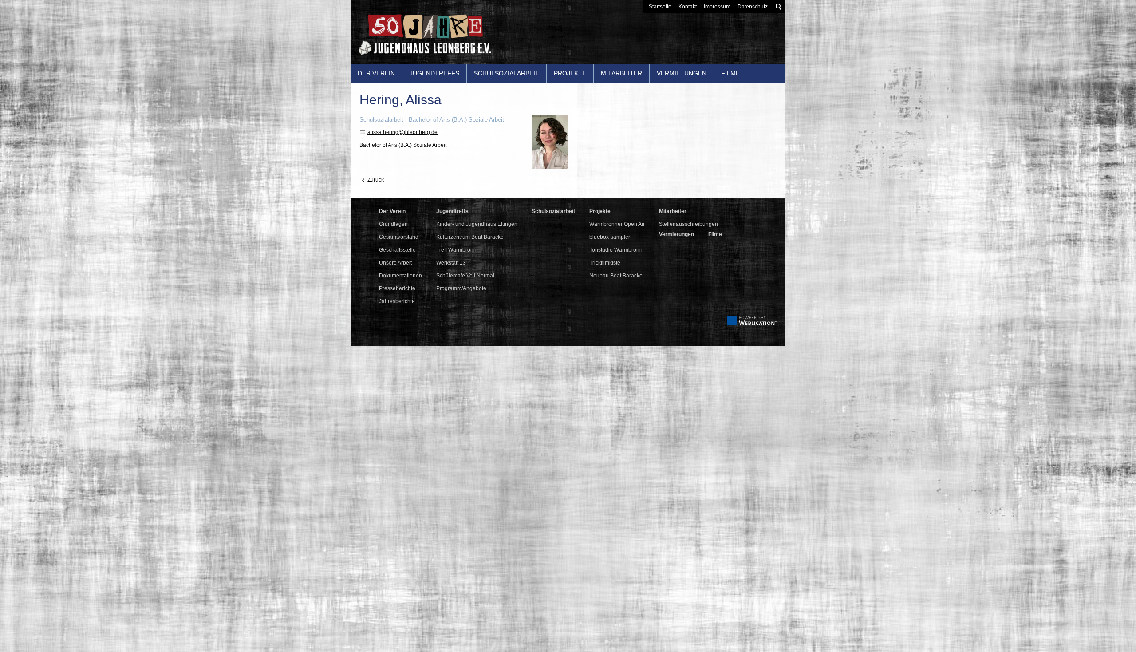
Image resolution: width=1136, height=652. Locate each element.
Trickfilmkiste (604, 263)
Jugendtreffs (434, 73)
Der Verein (376, 73)
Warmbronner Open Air (617, 224)
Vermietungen (681, 73)
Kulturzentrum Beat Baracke (470, 237)
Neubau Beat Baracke (616, 276)
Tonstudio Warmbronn (616, 250)
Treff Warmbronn (456, 250)
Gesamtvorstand (398, 237)
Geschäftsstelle (397, 250)
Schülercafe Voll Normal (465, 276)
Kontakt (687, 7)
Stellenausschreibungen (688, 224)
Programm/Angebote (461, 288)
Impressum (717, 7)
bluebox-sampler (609, 237)
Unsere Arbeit (395, 263)
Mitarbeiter (621, 73)
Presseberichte (397, 288)
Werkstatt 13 (451, 263)
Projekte (570, 73)
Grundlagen (393, 224)
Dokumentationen (400, 276)
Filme (730, 73)
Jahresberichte (397, 301)
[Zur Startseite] (421, 38)
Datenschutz (753, 7)
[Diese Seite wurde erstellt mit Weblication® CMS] (752, 323)
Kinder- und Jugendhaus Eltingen (476, 224)
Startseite (660, 7)
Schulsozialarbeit (506, 73)
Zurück (375, 180)
